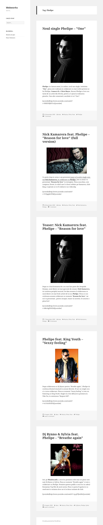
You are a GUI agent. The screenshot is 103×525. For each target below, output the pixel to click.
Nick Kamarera (82, 205)
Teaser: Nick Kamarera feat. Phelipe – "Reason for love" (64, 227)
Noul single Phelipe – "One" (64, 28)
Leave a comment (49, 416)
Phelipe (80, 114)
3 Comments (53, 321)
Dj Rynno (77, 505)
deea (59, 114)
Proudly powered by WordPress (51, 521)
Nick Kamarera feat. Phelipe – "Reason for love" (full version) (66, 138)
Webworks (12, 7)
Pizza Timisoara (10, 38)
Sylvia (87, 505)
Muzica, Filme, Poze (69, 114)
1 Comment (47, 116)
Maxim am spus (10, 35)
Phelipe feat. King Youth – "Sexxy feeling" (62, 341)
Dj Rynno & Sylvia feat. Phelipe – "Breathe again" (62, 436)
